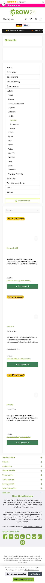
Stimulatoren (14, 124)
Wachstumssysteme (16, 183)
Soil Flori (10, 326)
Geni (10, 161)
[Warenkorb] (41, 19)
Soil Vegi (10, 404)
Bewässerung (13, 86)
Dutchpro (12, 112)
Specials (12, 128)
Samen (10, 192)
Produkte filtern (24, 201)
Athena (11, 99)
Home (9, 67)
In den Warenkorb (22, 286)
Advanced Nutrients (16, 103)
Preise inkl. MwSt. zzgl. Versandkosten (18, 280)
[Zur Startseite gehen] (22, 12)
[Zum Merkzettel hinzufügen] (36, 238)
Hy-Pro (10, 136)
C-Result (11, 157)
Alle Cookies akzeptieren (23, 579)
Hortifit (11, 116)
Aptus (10, 149)
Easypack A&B (12, 248)
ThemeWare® (22, 562)
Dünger (10, 90)
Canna (10, 145)
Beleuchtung (12, 77)
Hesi (10, 140)
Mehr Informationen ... (32, 570)
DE (20, 25)
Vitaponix (11, 170)
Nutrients (13, 120)
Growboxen (12, 72)
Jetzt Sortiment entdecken (33, 527)
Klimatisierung (13, 81)
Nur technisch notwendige (16, 574)
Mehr (9, 187)
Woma (10, 165)
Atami (10, 95)
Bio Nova (11, 108)
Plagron (11, 132)
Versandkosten (36, 556)
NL (27, 25)
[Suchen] (25, 19)
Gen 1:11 (11, 153)
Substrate (11, 178)
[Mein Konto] (36, 19)
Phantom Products (15, 174)
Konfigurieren (35, 574)
